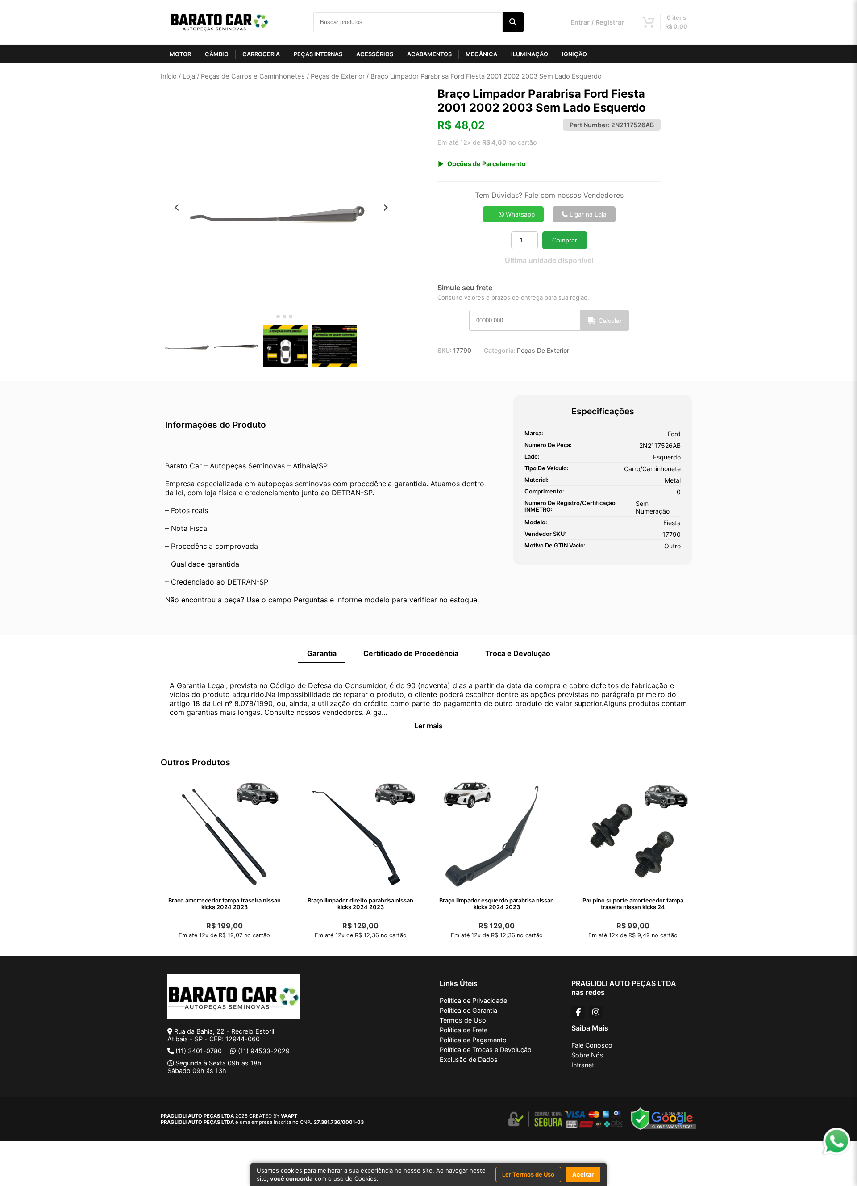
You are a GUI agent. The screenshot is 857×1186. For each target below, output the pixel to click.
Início (169, 76)
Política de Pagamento (473, 1040)
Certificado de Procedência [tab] (410, 653)
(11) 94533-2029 (264, 1051)
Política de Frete (463, 1030)
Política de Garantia (468, 1010)
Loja (189, 76)
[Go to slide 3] (284, 316)
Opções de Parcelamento (486, 163)
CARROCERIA (261, 54)
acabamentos (429, 54)
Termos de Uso (463, 1020)
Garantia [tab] (322, 653)
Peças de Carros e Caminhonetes (253, 76)
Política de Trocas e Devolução (486, 1049)
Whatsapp (519, 214)
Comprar (564, 240)
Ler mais (428, 725)
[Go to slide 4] (290, 316)
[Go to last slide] (177, 207)
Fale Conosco (591, 1045)
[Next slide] (385, 207)
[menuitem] (187, 345)
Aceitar (583, 1174)
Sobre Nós (587, 1055)
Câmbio (217, 54)
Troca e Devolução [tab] (517, 653)
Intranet (582, 1065)
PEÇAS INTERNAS (318, 54)
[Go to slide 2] (278, 316)
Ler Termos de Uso (528, 1174)
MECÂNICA (481, 54)
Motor (180, 54)
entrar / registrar (597, 22)
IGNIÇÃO (574, 54)
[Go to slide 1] (271, 316)
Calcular (610, 320)
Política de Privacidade (473, 1000)
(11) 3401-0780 (198, 1051)
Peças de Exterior (338, 76)
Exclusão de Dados (469, 1059)
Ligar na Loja (587, 214)
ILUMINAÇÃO (529, 54)
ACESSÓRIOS (374, 54)
